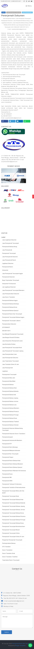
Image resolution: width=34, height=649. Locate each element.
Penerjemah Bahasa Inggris (10, 300)
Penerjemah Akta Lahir (8, 378)
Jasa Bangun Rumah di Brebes (10, 337)
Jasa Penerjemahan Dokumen (10, 293)
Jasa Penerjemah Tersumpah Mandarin (13, 290)
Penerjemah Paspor (7, 457)
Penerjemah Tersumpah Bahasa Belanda (13, 503)
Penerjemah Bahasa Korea (9, 307)
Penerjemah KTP (7, 443)
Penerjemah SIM (6, 477)
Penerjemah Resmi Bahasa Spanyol (12, 467)
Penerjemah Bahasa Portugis (10, 415)
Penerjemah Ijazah (7, 437)
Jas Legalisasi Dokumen (9, 287)
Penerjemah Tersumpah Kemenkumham (13, 526)
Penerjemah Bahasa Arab (9, 388)
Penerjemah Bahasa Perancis (10, 411)
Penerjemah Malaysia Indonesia (11, 450)
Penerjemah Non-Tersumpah (10, 453)
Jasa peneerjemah (7, 367)
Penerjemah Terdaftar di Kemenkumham (13, 487)
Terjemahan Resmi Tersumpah (10, 560)
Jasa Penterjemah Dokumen (10, 357)
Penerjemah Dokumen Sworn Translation (13, 433)
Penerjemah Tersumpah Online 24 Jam (13, 536)
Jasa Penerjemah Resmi (9, 260)
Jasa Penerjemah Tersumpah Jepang (12, 351)
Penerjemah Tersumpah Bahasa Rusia (13, 523)
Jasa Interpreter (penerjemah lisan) (12, 340)
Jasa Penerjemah (7, 250)
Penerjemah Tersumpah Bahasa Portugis (13, 519)
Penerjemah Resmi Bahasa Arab (11, 460)
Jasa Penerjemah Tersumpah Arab (12, 347)
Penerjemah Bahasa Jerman (10, 401)
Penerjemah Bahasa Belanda (10, 391)
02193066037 (6, 327)
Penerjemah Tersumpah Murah (11, 529)
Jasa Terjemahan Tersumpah (10, 361)
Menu (30, 6)
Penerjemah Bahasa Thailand (10, 421)
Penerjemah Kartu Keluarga (10, 447)
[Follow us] (26, 1)
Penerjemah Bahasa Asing (9, 246)
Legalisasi (5, 371)
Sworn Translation (7, 550)
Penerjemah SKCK (7, 480)
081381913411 (6, 330)
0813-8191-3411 (6, 1)
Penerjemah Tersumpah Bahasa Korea (13, 513)
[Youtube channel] (31, 1)
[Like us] (24, 1)
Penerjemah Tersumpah (9, 253)
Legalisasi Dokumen (7, 263)
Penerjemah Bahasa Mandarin (10, 408)
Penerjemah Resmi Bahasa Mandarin (12, 464)
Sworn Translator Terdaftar (10, 556)
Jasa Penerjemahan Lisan (9, 354)
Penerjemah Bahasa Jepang (10, 398)
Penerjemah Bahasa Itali (9, 394)
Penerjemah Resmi (7, 266)
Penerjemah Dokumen (8, 277)
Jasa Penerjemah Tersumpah (10, 243)
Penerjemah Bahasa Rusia (9, 418)
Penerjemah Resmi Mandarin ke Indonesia (14, 470)
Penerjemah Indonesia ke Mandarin (12, 440)
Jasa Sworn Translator (8, 297)
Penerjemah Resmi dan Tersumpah (12, 314)
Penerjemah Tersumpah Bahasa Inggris (13, 317)
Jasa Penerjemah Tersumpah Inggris (12, 273)
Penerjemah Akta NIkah (8, 381)
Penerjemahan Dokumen (9, 324)
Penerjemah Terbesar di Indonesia (11, 484)
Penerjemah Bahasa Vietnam (10, 425)
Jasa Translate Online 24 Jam (10, 364)
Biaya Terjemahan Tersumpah (10, 280)
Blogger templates (20, 645)
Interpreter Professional (9, 283)
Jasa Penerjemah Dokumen (10, 256)
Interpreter (5, 270)
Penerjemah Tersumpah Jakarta (11, 320)
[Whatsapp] (30, 645)
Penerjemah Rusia (7, 474)
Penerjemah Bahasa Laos (9, 404)
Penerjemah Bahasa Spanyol (10, 310)
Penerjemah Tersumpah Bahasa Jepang (13, 506)
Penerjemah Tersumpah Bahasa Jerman (13, 509)
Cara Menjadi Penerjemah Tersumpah (12, 334)
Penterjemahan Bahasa (8, 543)
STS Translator (6, 546)
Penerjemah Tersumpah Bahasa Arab (12, 499)
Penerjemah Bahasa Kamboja (10, 303)
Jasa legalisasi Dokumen (9, 240)
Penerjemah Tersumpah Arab (10, 496)
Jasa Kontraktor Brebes (8, 344)
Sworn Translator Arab (8, 553)
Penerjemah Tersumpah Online (11, 533)
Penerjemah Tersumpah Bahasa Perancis (13, 516)
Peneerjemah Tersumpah (9, 374)
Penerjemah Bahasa (8, 384)
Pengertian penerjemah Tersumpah (12, 540)
